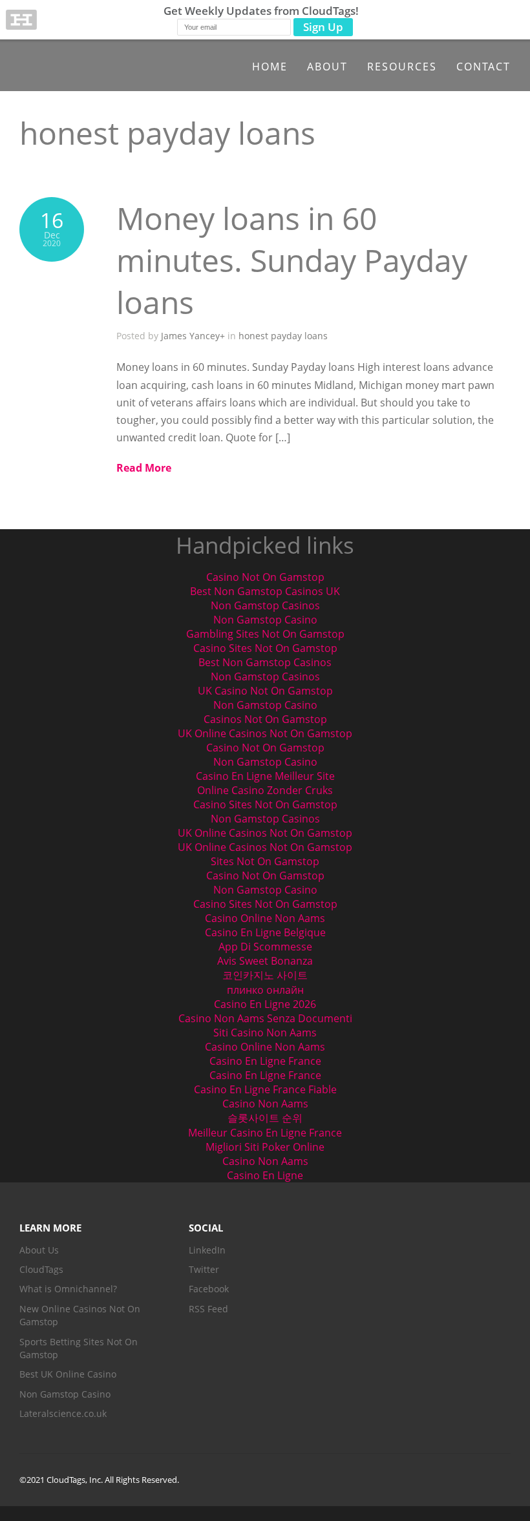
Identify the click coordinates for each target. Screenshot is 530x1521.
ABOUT (327, 66)
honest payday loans (283, 336)
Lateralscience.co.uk (63, 1413)
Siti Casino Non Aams (265, 1032)
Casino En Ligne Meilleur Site (265, 776)
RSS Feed (208, 1309)
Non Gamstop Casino (265, 620)
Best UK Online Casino (67, 1374)
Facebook (209, 1289)
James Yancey (190, 336)
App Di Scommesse (265, 946)
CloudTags (41, 1269)
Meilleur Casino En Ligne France (265, 1133)
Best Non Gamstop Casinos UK (265, 591)
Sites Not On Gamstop (265, 861)
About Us (39, 1250)
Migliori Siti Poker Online (265, 1147)
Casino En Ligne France (265, 1061)
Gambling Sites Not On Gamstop (265, 634)
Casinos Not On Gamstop (265, 719)
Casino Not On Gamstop (265, 577)
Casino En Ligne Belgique (265, 932)
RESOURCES (402, 66)
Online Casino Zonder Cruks (265, 790)
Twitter (204, 1269)
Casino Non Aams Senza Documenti (265, 1018)
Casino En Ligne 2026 (265, 1004)
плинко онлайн (265, 990)
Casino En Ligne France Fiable (265, 1089)
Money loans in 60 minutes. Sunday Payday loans (291, 260)
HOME (270, 66)
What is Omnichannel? (68, 1289)
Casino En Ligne (265, 1175)
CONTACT (483, 66)
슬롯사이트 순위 (265, 1118)
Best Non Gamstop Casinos (265, 662)
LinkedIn (207, 1250)
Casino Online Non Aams (265, 918)
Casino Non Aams (265, 1103)
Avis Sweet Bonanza (265, 961)
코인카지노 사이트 (265, 975)
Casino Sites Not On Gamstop (265, 648)
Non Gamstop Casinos (265, 605)
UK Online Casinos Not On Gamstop (265, 733)
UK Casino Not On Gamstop (265, 691)
